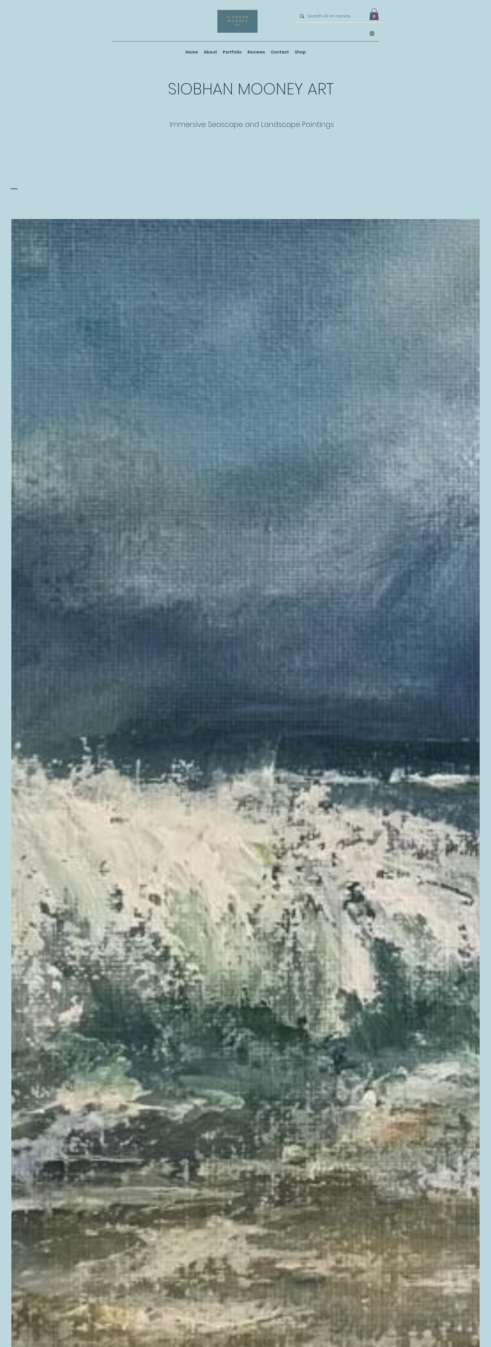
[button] (374, 14)
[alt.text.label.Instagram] (372, 33)
